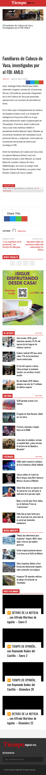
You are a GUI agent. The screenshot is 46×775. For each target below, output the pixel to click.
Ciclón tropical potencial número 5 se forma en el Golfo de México (30, 552)
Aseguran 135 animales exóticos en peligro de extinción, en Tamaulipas (29, 579)
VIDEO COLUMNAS (11, 591)
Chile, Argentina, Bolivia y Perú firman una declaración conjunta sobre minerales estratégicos (29, 566)
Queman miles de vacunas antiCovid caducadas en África (34, 246)
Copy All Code (9, 186)
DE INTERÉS (9, 333)
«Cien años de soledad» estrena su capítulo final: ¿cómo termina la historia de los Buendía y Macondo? (29, 444)
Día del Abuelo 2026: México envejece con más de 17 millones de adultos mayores (29, 384)
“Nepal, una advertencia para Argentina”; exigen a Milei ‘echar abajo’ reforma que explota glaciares (29, 540)
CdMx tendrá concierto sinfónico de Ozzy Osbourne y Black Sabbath (30, 463)
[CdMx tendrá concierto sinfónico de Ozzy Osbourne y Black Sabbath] (9, 465)
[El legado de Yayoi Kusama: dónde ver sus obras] (9, 417)
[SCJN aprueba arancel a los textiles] (9, 404)
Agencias (6, 79)
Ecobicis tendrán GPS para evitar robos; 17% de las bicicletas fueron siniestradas (29, 356)
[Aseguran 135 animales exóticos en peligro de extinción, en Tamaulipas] (9, 580)
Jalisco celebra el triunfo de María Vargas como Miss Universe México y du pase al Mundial (30, 477)
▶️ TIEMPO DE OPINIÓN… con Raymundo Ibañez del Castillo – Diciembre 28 (21, 685)
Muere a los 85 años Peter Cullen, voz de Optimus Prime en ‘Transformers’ (30, 504)
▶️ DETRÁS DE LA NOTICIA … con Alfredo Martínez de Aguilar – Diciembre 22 (22, 718)
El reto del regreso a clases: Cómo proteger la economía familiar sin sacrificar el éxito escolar (28, 370)
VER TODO (38, 333)
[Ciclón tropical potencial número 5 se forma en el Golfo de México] (9, 554)
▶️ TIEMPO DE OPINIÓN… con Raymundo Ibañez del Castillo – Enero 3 (21, 651)
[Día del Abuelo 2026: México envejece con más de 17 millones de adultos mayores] (9, 385)
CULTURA (8, 395)
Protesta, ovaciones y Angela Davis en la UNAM (28, 428)
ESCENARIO (8, 456)
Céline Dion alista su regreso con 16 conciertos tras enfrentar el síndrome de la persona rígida (29, 490)
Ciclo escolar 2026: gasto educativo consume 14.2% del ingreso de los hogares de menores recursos (28, 343)
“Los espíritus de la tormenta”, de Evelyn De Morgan (12, 244)
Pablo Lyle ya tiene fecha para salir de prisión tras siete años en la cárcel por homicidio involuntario (30, 518)
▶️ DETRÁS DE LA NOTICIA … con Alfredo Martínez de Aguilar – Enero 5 (22, 617)
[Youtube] (32, 263)
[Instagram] (25, 263)
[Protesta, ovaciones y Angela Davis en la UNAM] (9, 431)
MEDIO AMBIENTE (11, 530)
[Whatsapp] (37, 82)
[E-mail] (41, 82)
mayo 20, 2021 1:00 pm (19, 79)
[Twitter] (32, 82)
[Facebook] (28, 82)
